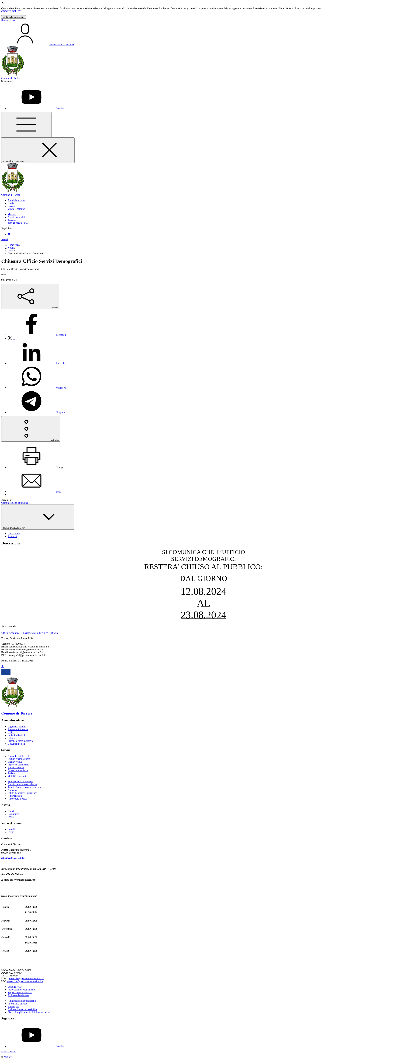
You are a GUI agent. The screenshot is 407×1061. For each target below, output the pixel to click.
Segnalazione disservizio (20, 992)
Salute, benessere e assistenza (22, 793)
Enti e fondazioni (16, 735)
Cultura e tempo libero (19, 758)
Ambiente (12, 790)
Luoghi (11, 829)
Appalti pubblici (16, 767)
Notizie (11, 811)
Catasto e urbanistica (18, 770)
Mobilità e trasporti (17, 776)
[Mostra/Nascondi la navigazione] (26, 124)
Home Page (13, 244)
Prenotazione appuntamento (21, 989)
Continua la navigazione (13, 17)
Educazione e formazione (20, 781)
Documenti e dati (16, 743)
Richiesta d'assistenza (18, 995)
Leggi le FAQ (15, 986)
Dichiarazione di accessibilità (22, 1009)
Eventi (11, 832)
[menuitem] (37, 334)
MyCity (8, 1057)
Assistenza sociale (17, 217)
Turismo (12, 220)
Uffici (11, 732)
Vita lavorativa (15, 761)
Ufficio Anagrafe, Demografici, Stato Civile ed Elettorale (29, 633)
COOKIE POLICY (11, 11)
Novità (11, 247)
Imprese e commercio (18, 764)
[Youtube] (9, 234)
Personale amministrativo (20, 740)
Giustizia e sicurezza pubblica (22, 784)
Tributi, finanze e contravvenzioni (24, 787)
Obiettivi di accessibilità (13, 858)
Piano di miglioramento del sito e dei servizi (29, 1012)
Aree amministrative (18, 729)
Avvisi (11, 250)
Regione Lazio (8, 20)
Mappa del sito (8, 1051)
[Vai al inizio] (2, 666)
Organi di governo (17, 726)
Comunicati (13, 814)
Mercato (12, 214)
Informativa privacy (17, 1003)
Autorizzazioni (15, 795)
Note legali (13, 1006)
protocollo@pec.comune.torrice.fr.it (26, 978)
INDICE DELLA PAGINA (14, 528)
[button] (16, 200)
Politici (11, 738)
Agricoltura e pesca (17, 798)
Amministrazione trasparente (22, 1000)
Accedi (4, 239)
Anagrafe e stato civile (19, 756)
